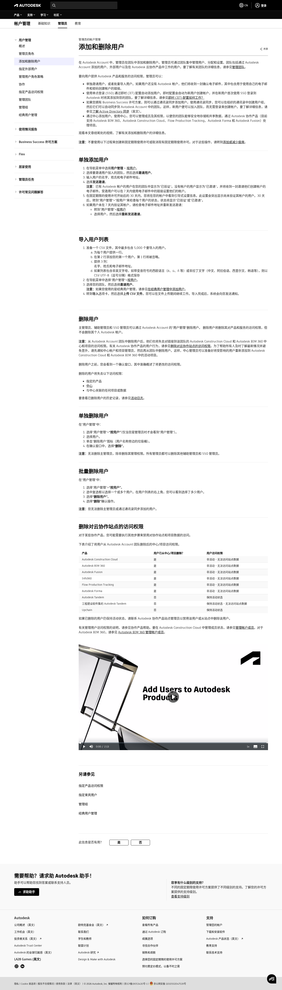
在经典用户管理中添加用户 (166, 289)
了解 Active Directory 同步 (110, 111)
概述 (22, 46)
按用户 (131, 168)
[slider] (173, 742)
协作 (22, 84)
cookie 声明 (112, 978)
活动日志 (137, 398)
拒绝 (212, 978)
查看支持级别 (180, 896)
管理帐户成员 (245, 627)
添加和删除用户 (29, 61)
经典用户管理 (28, 115)
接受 (259, 978)
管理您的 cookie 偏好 (138, 978)
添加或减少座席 (233, 142)
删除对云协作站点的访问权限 (190, 346)
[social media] (19, 966)
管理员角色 (26, 54)
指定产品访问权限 (31, 92)
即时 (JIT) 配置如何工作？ (186, 98)
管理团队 (25, 99)
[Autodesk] (27, 5)
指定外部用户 (28, 69)
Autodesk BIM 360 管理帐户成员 (141, 632)
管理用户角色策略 (31, 76)
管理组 (23, 107)
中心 (89, 386)
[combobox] (83, 5)
